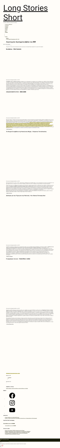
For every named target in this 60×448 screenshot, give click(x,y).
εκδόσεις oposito (18, 388)
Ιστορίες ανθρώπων (8, 24)
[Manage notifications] (2, 445)
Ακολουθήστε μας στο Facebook (9, 423)
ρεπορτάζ (7, 25)
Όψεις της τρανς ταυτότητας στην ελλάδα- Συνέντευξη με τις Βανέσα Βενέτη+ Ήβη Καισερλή (21, 418)
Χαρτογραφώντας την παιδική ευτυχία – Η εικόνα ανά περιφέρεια (16, 433)
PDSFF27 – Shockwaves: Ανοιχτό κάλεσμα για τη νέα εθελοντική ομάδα (17, 432)
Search (6, 36)
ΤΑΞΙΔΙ (6, 30)
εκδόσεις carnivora (12, 388)
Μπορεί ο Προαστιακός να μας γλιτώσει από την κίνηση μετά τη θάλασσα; (17, 431)
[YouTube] (12, 413)
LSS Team (8, 39)
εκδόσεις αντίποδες (24, 388)
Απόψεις (6, 26)
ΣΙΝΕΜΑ (6, 27)
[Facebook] (12, 398)
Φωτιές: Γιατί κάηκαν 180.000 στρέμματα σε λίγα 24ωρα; (14, 430)
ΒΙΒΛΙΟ (6, 28)
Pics (5, 31)
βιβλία (7, 388)
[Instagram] (12, 406)
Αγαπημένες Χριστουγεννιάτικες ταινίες (13, 373)
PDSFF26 (6, 32)
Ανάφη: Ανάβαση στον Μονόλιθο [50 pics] (12, 417)
